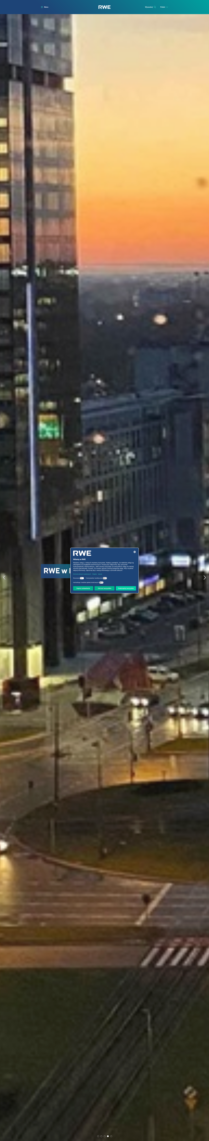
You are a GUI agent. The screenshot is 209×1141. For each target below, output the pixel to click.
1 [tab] (98, 1136)
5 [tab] (111, 1136)
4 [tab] (108, 1136)
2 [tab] (101, 1136)
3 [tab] (105, 1136)
